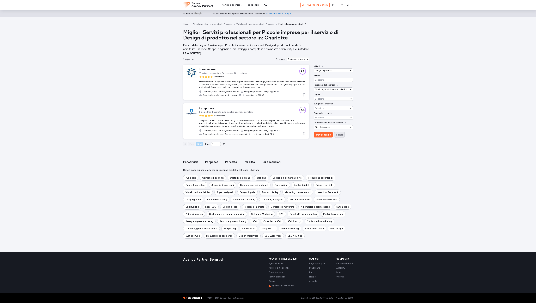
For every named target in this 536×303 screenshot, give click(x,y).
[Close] (317, 119)
